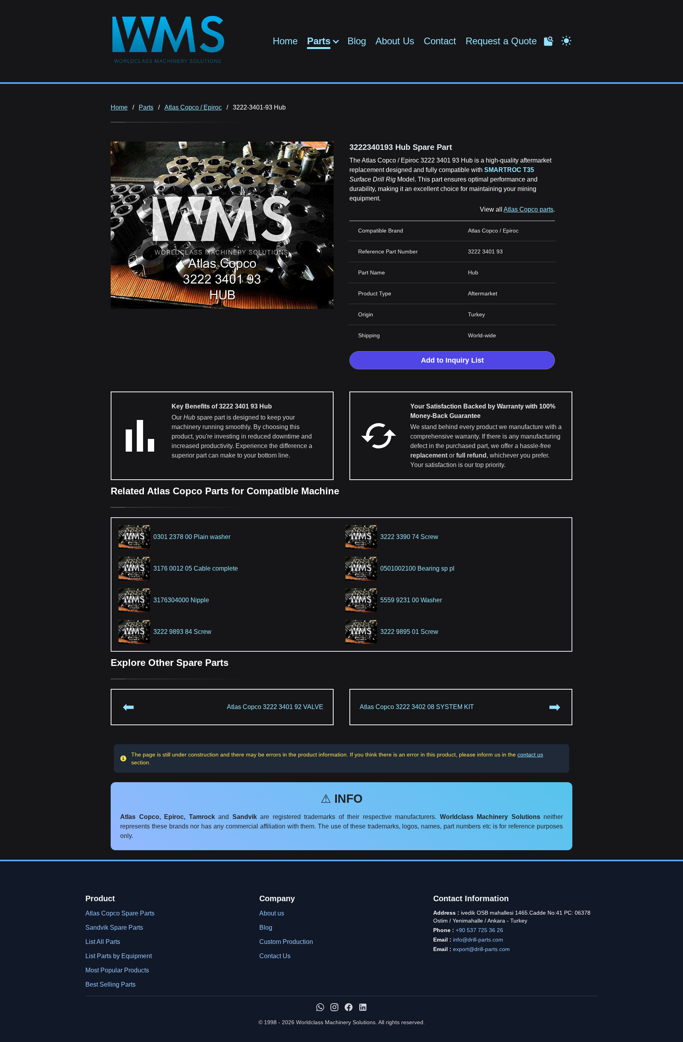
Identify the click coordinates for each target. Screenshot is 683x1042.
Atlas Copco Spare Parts (120, 913)
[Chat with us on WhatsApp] (320, 1007)
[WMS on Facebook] (348, 1007)
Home (285, 41)
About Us (394, 41)
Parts (318, 41)
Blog (356, 41)
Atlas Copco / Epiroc (193, 107)
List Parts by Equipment (118, 956)
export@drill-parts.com (481, 949)
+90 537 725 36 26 (479, 930)
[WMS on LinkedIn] (363, 1007)
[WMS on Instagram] (334, 1007)
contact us (530, 754)
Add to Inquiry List (452, 360)
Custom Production (286, 941)
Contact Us (275, 956)
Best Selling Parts (110, 984)
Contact (440, 41)
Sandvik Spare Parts (114, 927)
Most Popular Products (117, 970)
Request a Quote (501, 41)
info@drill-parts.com (478, 939)
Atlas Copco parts (528, 209)
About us (271, 913)
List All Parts (102, 941)
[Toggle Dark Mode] (566, 40)
